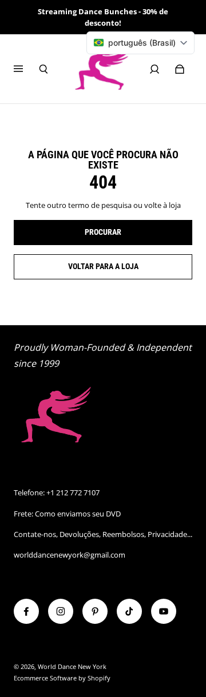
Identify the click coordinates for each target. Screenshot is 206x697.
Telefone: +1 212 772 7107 (57, 492)
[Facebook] (26, 611)
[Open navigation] (26, 69)
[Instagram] (60, 611)
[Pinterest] (95, 611)
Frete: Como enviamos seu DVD (67, 513)
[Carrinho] (179, 69)
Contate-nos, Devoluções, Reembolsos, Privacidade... (103, 534)
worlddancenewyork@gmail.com (69, 555)
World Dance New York (72, 667)
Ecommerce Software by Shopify (62, 678)
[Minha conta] (154, 69)
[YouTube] (163, 611)
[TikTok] (129, 611)
